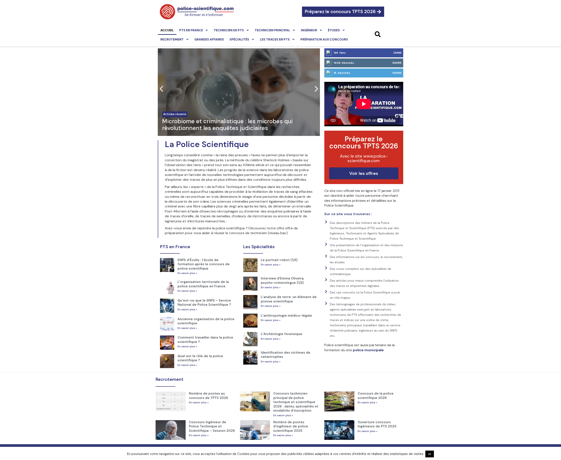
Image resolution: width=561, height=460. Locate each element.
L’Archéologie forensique (281, 334)
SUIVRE (396, 63)
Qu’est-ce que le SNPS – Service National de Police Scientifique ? (204, 302)
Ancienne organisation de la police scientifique (206, 321)
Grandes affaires (209, 39)
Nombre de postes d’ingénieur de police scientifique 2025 (290, 426)
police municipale (368, 350)
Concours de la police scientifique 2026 (376, 395)
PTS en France (191, 30)
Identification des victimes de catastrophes (285, 354)
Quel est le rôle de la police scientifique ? (200, 358)
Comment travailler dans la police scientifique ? (205, 339)
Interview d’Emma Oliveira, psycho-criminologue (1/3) (282, 280)
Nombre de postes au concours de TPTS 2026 (208, 395)
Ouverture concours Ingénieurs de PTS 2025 (377, 424)
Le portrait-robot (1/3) (279, 260)
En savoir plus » (187, 273)
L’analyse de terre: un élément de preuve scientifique (289, 299)
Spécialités (239, 39)
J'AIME (397, 52)
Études (334, 30)
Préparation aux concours (324, 39)
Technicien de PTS (229, 30)
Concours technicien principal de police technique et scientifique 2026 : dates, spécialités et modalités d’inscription (295, 402)
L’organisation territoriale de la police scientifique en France (203, 284)
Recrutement (172, 39)
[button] (161, 89)
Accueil (167, 30)
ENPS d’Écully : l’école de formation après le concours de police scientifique (204, 264)
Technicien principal (272, 30)
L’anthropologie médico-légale (286, 315)
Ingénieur (309, 30)
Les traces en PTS (275, 39)
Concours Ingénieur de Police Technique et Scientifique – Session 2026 (212, 426)
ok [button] (429, 454)
